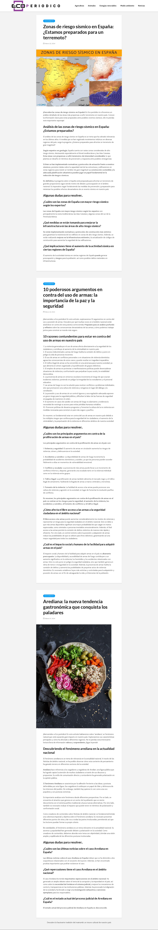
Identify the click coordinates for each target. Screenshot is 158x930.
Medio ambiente (127, 6)
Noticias (141, 6)
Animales (92, 6)
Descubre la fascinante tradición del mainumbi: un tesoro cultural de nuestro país (79, 922)
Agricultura (79, 6)
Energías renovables (108, 6)
